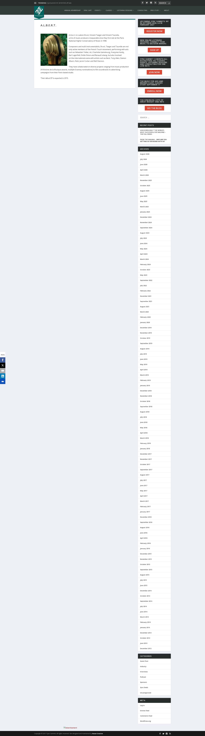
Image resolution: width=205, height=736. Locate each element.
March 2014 (144, 617)
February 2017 (145, 506)
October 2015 (145, 564)
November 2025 (146, 180)
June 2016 (143, 533)
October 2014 (145, 596)
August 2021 (144, 307)
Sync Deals (144, 687)
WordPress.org (145, 721)
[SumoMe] (2, 381)
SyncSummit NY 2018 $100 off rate (59, 3)
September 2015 (146, 570)
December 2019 (145, 328)
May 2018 (143, 428)
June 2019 (143, 359)
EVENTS (97, 10)
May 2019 (143, 364)
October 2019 (145, 338)
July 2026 (143, 159)
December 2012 (145, 648)
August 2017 (144, 475)
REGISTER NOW (154, 31)
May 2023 (143, 275)
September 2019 (146, 343)
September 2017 (146, 470)
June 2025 (143, 196)
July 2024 (143, 238)
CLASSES (109, 10)
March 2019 (144, 375)
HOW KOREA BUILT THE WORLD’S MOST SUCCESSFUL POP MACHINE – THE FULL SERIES (153, 132)
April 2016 (143, 538)
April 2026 (143, 170)
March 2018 (144, 438)
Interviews (144, 672)
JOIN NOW (154, 72)
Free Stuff (154, 10)
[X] (2, 365)
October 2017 (145, 464)
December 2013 (145, 633)
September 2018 (146, 407)
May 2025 (143, 201)
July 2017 (143, 480)
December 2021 (145, 296)
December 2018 (145, 391)
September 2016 (146, 522)
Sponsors (143, 682)
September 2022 (146, 280)
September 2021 (146, 301)
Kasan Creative (97, 734)
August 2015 (144, 575)
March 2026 (144, 175)
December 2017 (145, 454)
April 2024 (143, 254)
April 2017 (143, 496)
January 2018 (145, 449)
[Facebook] (2, 360)
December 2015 (145, 554)
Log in (142, 705)
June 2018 (143, 422)
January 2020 (145, 322)
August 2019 (144, 349)
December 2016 (145, 517)
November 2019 (146, 333)
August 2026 (144, 154)
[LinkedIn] (2, 376)
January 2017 (145, 512)
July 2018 (143, 417)
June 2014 (143, 612)
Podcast (143, 677)
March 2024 (144, 259)
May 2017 (143, 491)
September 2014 (146, 601)
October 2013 (145, 638)
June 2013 (143, 643)
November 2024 (146, 222)
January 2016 (145, 549)
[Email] (2, 370)
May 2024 (143, 249)
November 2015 (146, 559)
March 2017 (144, 501)
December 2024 (145, 217)
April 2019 (143, 370)
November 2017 (146, 459)
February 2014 (145, 622)
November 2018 (146, 396)
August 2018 (144, 412)
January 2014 (145, 627)
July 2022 (143, 285)
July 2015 (143, 580)
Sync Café (88, 10)
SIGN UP (154, 50)
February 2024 (145, 264)
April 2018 (143, 433)
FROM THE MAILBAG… (153, 140)
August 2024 (144, 233)
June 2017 (143, 485)
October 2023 (145, 270)
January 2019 (145, 385)
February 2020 (145, 317)
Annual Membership (72, 10)
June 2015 (143, 585)
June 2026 (143, 164)
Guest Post (144, 661)
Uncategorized (145, 693)
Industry (143, 666)
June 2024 (143, 243)
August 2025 (144, 191)
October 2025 (145, 186)
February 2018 (145, 443)
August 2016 (144, 527)
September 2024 (146, 228)
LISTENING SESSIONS (124, 10)
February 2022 (145, 291)
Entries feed (144, 711)
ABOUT (166, 10)
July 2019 (143, 354)
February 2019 (145, 380)
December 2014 (145, 591)
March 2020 (144, 312)
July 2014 (143, 606)
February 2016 (145, 543)
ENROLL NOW (154, 91)
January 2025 (145, 212)
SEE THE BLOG (154, 108)
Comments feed (146, 716)
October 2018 (145, 401)
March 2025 (144, 207)
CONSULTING (142, 10)
